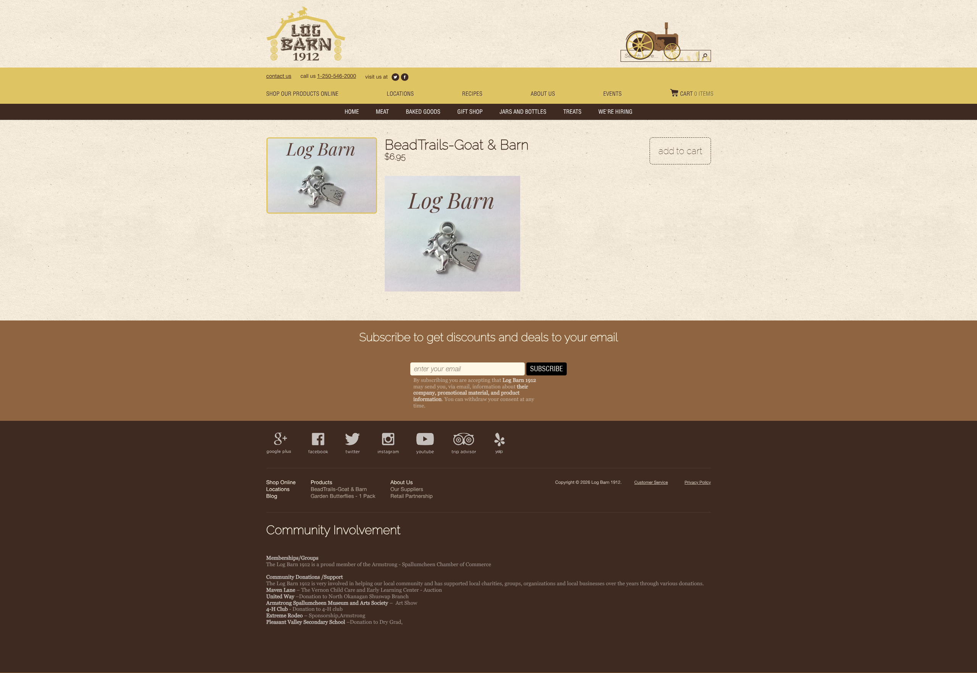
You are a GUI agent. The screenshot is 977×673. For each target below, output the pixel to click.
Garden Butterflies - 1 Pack (343, 497)
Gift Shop (469, 113)
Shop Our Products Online (302, 95)
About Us (543, 95)
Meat (382, 113)
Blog (271, 497)
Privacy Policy (698, 483)
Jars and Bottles (523, 113)
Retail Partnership (411, 497)
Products (321, 483)
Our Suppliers (406, 490)
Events (612, 95)
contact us (279, 77)
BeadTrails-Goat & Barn (339, 490)
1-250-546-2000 (336, 77)
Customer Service (651, 483)
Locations (400, 95)
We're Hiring (615, 113)
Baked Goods (423, 113)
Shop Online (281, 483)
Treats (572, 113)
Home (352, 113)
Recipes (472, 95)
